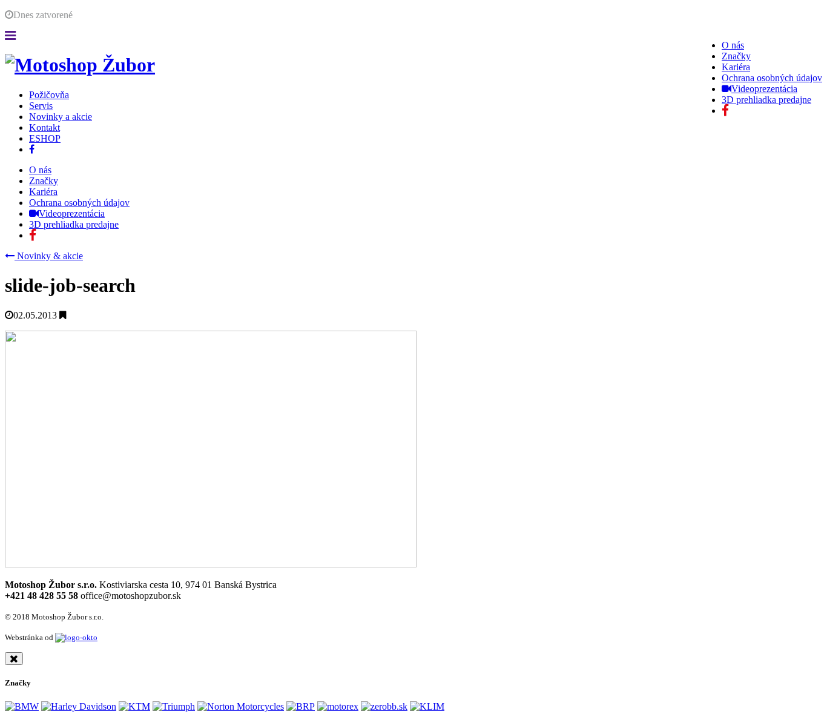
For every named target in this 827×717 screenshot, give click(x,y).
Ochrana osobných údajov (772, 78)
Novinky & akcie (49, 256)
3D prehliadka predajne (766, 99)
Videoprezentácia (764, 89)
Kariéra (736, 67)
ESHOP (45, 138)
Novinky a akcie (60, 116)
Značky (736, 56)
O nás (733, 45)
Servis (41, 106)
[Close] (14, 658)
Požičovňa (49, 95)
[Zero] (384, 706)
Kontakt (44, 127)
